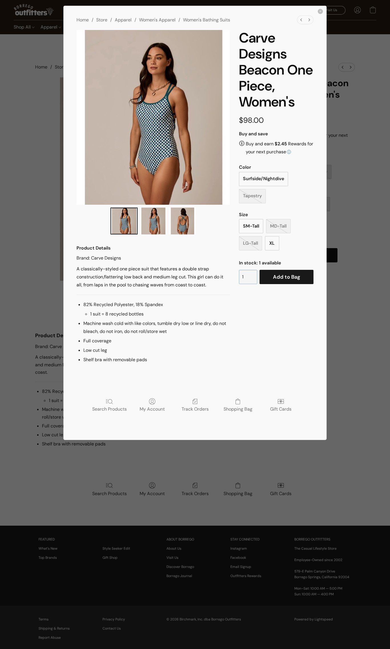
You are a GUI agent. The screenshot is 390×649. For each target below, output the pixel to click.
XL (272, 243)
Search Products (109, 409)
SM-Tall (251, 226)
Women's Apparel (157, 20)
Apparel (123, 20)
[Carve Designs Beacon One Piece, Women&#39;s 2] (182, 221)
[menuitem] (301, 20)
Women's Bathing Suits (206, 20)
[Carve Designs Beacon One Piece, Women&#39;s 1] (153, 221)
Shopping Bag (238, 409)
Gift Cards (281, 409)
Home (83, 20)
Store (101, 20)
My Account (152, 409)
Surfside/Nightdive (263, 179)
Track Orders (195, 409)
